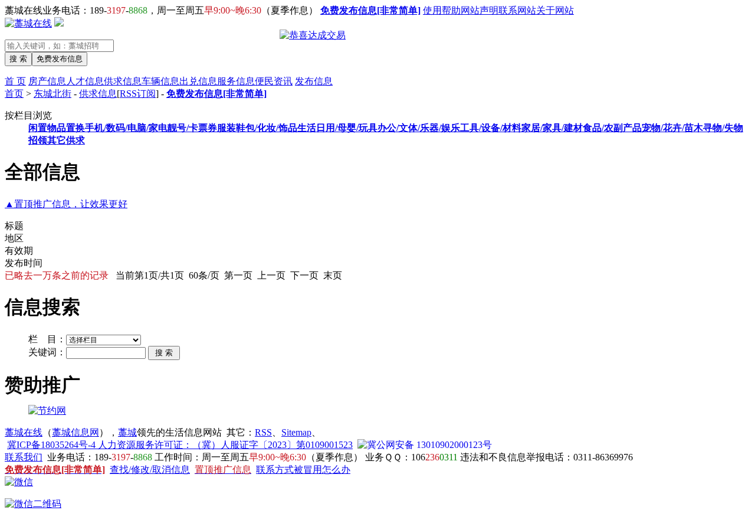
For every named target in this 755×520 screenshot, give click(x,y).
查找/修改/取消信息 (150, 470)
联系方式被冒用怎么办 (303, 470)
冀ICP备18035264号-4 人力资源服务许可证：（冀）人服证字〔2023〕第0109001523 (180, 445)
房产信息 (47, 81)
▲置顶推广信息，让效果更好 (66, 204)
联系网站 (517, 10)
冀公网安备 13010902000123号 (429, 445)
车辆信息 (160, 81)
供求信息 (123, 81)
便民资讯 (274, 81)
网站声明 (479, 10)
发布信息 (314, 81)
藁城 (127, 432)
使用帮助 (442, 10)
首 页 (15, 81)
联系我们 (23, 457)
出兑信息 (198, 81)
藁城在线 (23, 432)
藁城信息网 (75, 432)
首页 (14, 94)
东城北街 (52, 94)
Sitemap (296, 432)
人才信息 (85, 81)
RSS (263, 432)
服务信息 (236, 81)
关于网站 (555, 10)
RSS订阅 (138, 94)
